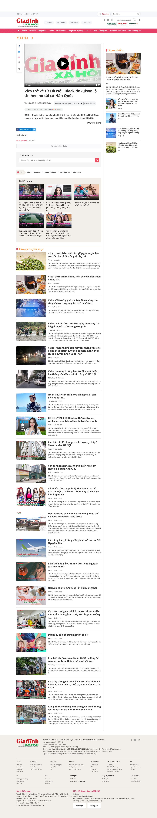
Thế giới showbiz (75, 767)
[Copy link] (19, 57)
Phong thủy (20, 781)
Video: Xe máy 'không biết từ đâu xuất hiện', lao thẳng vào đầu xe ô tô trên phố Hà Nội (73, 373)
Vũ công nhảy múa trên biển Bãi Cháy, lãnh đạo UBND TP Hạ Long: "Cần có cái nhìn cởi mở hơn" (31, 206)
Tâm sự (73, 778)
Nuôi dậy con (34, 767)
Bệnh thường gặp (56, 765)
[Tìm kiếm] (138, 14)
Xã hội (24, 31)
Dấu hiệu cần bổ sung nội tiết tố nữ (68, 634)
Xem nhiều (116, 50)
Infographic (94, 771)
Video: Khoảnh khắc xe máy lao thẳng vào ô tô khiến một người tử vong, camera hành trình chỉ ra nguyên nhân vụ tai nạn (74, 350)
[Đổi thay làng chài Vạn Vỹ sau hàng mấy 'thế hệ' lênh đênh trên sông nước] (31, 521)
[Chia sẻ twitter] (19, 51)
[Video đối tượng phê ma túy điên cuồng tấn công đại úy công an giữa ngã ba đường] (31, 308)
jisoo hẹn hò (65, 172)
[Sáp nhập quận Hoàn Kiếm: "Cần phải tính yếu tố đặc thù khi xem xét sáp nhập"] (31, 220)
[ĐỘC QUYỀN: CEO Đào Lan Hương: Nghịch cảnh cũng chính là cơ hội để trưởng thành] (31, 426)
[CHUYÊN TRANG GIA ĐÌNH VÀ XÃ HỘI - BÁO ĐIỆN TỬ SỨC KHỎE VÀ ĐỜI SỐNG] (27, 22)
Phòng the (103, 31)
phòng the (74, 22)
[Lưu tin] (19, 63)
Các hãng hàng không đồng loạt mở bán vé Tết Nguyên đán (74, 542)
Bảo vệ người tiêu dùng (114, 769)
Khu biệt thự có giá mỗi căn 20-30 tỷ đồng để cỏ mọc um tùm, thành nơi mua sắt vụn (73, 660)
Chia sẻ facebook (25, 130)
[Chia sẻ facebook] (19, 46)
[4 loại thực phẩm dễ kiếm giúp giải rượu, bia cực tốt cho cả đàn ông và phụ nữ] (31, 261)
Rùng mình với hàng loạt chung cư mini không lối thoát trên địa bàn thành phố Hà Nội (74, 708)
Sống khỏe (42, 31)
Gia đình (32, 31)
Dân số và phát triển (118, 31)
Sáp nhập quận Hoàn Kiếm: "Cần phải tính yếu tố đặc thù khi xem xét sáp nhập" (31, 233)
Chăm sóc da (48, 781)
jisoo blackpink (50, 172)
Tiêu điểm (134, 779)
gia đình (49, 22)
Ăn (87, 31)
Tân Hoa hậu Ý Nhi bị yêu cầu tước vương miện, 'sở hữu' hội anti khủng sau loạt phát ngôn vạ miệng (58, 234)
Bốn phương (133, 31)
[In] (19, 69)
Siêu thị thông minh (113, 771)
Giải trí (51, 31)
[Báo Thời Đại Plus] (133, 24)
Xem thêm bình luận (59, 146)
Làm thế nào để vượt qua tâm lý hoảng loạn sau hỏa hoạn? (73, 565)
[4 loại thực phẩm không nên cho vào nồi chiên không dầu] (31, 284)
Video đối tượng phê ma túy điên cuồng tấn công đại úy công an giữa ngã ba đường (73, 302)
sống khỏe (61, 22)
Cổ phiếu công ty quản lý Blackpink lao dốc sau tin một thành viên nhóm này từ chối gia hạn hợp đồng (73, 491)
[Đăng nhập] (139, 20)
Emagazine (94, 765)
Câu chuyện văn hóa (76, 765)
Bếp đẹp (132, 769)
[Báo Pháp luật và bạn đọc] (122, 24)
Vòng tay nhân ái (108, 776)
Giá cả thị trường (112, 767)
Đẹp (95, 31)
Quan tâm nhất (21, 141)
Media (22, 37)
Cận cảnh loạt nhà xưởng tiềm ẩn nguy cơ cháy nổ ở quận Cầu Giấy (72, 467)
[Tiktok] (112, 20)
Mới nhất (105, 14)
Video (92, 767)
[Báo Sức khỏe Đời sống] (111, 24)
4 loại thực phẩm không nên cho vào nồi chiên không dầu (74, 278)
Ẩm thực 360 (134, 765)
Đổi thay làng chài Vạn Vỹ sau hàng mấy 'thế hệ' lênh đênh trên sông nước (73, 515)
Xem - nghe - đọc (75, 769)
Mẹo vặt (19, 783)
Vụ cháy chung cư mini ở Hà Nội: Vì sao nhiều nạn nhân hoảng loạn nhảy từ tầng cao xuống (74, 613)
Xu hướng (110, 765)
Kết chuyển (105, 781)
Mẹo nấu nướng (135, 767)
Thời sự (51, 472)
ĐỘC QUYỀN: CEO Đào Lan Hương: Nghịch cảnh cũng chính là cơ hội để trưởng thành (72, 420)
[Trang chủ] (18, 31)
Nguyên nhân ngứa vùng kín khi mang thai (72, 587)
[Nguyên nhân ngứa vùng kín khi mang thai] (31, 595)
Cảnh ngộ (105, 779)
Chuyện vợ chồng (36, 765)
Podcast (93, 769)
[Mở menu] (140, 31)
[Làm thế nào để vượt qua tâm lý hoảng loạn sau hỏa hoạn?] (31, 571)
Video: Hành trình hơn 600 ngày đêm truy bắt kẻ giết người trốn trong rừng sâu (74, 325)
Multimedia (61, 31)
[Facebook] (104, 20)
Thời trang (47, 779)
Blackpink (77, 172)
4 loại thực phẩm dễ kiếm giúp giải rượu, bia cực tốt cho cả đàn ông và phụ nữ (73, 255)
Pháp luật (51, 307)
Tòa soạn (79, 806)
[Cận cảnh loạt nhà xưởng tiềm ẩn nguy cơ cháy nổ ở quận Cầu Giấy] (31, 473)
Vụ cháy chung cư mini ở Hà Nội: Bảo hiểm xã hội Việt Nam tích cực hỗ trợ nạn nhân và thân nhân (74, 684)
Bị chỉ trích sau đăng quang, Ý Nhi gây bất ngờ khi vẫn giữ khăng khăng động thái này (58, 206)
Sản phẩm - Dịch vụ (75, 31)
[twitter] (34, 129)
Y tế (51, 769)
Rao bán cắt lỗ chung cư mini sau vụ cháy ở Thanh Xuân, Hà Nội (72, 444)
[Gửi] (97, 160)
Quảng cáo (94, 806)
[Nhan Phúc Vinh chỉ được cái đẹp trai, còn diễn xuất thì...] (31, 402)
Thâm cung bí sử (36, 769)
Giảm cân (47, 783)
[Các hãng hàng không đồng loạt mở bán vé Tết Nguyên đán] (31, 548)
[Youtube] (108, 20)
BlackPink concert (34, 172)
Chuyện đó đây (136, 781)
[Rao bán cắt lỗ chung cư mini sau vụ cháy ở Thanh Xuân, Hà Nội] (31, 450)
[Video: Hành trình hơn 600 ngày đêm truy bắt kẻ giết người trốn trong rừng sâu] (31, 331)
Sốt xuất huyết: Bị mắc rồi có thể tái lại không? (86, 204)
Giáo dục (19, 769)
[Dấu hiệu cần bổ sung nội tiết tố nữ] (31, 642)
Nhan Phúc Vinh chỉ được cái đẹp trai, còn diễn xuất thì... (72, 396)
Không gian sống (22, 779)
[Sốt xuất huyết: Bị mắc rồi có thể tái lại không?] (86, 192)
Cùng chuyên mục (31, 249)
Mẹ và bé (87, 22)
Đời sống (51, 378)
